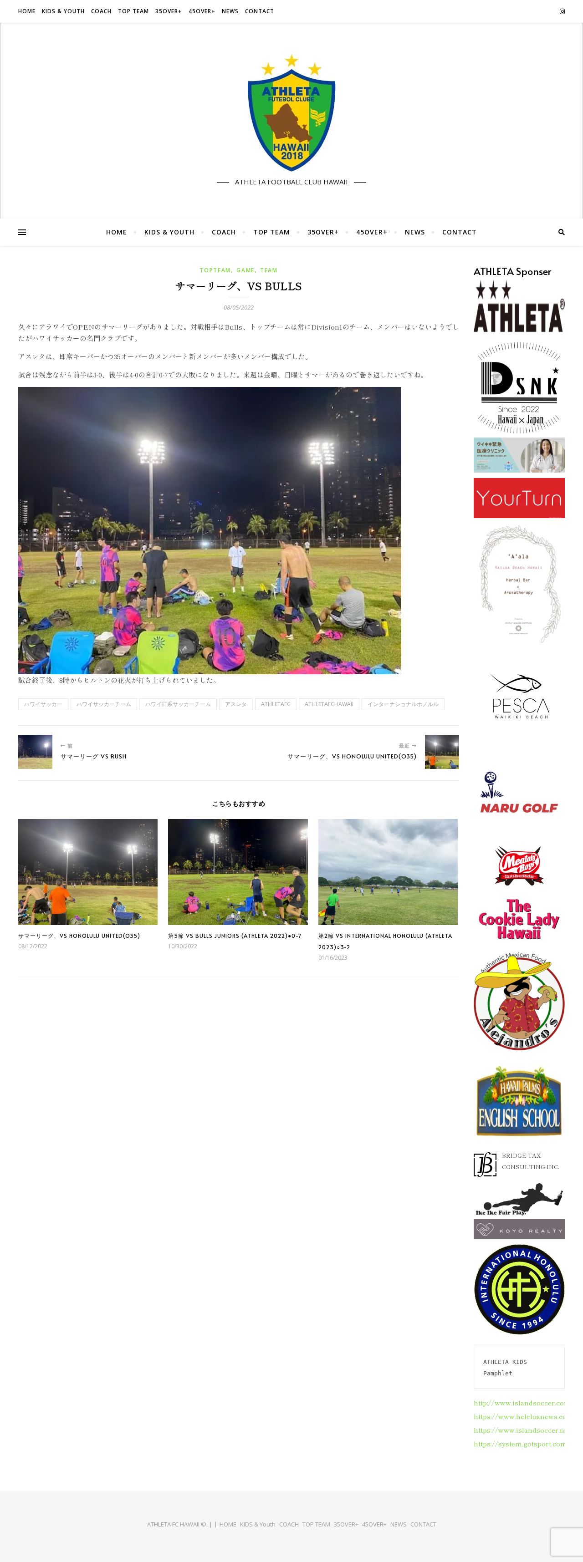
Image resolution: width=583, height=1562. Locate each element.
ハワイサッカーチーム (104, 704)
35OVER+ (168, 11)
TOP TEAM (133, 11)
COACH (101, 11)
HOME (27, 11)
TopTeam (215, 270)
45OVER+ (202, 11)
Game (245, 270)
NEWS (230, 11)
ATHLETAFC (276, 704)
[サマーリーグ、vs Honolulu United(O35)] (442, 752)
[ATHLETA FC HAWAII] (291, 113)
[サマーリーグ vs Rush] (35, 752)
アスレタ (236, 704)
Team (269, 270)
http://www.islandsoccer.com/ (524, 1402)
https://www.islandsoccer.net (522, 1430)
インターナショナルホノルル (403, 704)
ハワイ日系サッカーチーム (178, 704)
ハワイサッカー (43, 704)
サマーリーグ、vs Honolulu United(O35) (79, 935)
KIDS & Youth (63, 11)
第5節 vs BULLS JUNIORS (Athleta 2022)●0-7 (235, 935)
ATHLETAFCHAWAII (329, 704)
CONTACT (259, 11)
